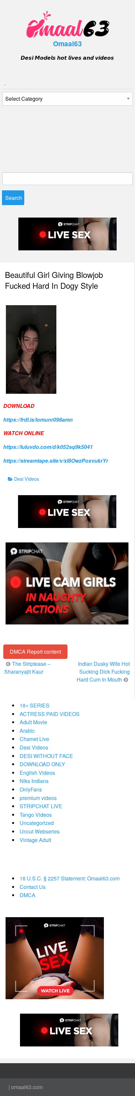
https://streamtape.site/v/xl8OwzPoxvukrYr (55, 460)
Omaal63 (67, 43)
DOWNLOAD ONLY (42, 764)
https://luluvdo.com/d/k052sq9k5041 (48, 447)
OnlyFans (31, 789)
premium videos (38, 798)
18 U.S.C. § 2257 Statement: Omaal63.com (70, 878)
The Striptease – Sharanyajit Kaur (27, 667)
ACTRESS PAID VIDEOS (50, 714)
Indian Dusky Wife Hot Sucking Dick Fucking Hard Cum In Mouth (103, 671)
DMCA (27, 895)
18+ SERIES (34, 705)
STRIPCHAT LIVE (41, 806)
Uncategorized (37, 823)
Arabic (27, 730)
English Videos (37, 772)
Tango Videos (36, 814)
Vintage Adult (35, 840)
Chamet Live (34, 739)
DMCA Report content (35, 651)
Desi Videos (26, 478)
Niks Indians (34, 781)
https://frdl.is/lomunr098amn (38, 419)
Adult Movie (33, 722)
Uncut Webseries (40, 831)
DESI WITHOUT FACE (46, 756)
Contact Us (33, 887)
